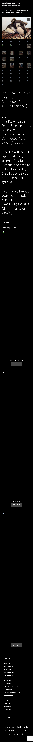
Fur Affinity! (7, 663)
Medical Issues (8, 669)
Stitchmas (6, 678)
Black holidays (8, 718)
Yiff (14, 10)
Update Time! (7, 709)
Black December (8, 700)
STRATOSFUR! (7, 683)
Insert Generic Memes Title (11, 686)
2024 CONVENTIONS (9, 675)
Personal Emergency (9, 698)
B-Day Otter (7, 703)
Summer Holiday (8, 695)
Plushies (10, 10)
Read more (16, 364)
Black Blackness (8, 689)
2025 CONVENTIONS (9, 672)
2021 (5, 715)
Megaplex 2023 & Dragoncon (11, 680)
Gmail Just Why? (8, 712)
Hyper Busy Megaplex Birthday (12, 692)
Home (5, 10)
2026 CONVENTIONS (9, 666)
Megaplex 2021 (7, 706)
